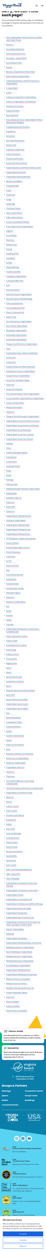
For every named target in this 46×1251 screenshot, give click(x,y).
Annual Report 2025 (14, 63)
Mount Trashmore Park (15, 312)
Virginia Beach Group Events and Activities (22, 425)
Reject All (23, 1246)
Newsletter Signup (13, 593)
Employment (11, 820)
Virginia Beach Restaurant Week (18, 908)
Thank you (10, 597)
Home (8, 448)
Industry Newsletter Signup (16, 452)
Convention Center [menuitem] (34, 1091)
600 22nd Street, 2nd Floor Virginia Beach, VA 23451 (25, 1078)
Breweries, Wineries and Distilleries (19, 754)
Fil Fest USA (11, 357)
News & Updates (12, 1001)
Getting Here (11, 579)
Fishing (9, 249)
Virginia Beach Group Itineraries (18, 430)
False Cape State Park (14, 303)
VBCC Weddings (12, 878)
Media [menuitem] (5, 1100)
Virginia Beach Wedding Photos (18, 970)
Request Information (14, 407)
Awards (9, 67)
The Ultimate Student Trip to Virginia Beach (23, 394)
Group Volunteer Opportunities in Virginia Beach (25, 398)
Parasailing (10, 258)
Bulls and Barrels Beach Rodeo (17, 76)
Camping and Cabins (14, 722)
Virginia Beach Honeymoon (16, 938)
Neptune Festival (12, 110)
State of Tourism (12, 565)
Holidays (9, 443)
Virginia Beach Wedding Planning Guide (21, 974)
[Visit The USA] (34, 1117)
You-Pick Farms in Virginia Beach (18, 321)
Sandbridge (10, 204)
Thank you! (10, 776)
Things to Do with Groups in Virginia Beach (22, 416)
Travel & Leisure (19, 1173)
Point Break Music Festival (16, 645)
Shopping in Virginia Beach (16, 330)
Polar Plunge (11, 650)
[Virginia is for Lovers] (11, 1117)
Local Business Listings (15, 588)
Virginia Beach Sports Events (17, 704)
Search (8, 668)
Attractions (10, 136)
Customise (23, 1240)
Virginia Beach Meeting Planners (18, 516)
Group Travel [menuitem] (31, 1095)
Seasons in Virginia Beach (16, 602)
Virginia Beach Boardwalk (16, 172)
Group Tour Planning (14, 389)
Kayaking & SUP (12, 253)
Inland (8, 190)
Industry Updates (13, 1006)
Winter (9, 620)
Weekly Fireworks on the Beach (18, 979)
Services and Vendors (14, 851)
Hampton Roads (12, 583)
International (11, 457)
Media (8, 470)
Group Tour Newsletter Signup (18, 380)
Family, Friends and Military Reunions (20, 366)
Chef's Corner (11, 811)
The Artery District (13, 208)
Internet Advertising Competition (27, 1148)
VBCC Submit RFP (13, 874)
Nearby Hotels (11, 847)
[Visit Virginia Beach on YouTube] (29, 1138)
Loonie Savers (11, 461)
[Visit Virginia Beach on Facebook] (23, 1138)
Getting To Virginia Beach (16, 520)
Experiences (11, 131)
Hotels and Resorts (13, 726)
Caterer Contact (12, 806)
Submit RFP (10, 507)
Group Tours (11, 362)
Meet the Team (12, 484)
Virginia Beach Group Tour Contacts (20, 434)
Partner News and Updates (16, 1010)
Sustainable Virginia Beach (16, 335)
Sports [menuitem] (5, 1095)
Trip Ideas (10, 624)
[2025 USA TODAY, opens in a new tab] (6, 1200)
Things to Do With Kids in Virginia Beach (21, 344)
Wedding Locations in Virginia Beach (20, 947)
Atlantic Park (11, 145)
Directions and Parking (15, 815)
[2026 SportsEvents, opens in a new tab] (6, 1212)
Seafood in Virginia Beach (16, 763)
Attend (9, 801)
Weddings (10, 934)
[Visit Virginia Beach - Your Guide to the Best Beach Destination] (12, 5)
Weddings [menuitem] (30, 1100)
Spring (8, 611)
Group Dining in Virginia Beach (18, 375)
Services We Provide (14, 677)
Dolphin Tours (11, 244)
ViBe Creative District (14, 217)
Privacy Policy (11, 659)
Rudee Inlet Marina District (16, 163)
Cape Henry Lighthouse (15, 149)
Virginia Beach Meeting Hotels (18, 525)
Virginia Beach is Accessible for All (19, 899)
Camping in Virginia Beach (16, 276)
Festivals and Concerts (15, 106)
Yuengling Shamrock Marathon (18, 127)
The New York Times (21, 1160)
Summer (9, 615)
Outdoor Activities (13, 271)
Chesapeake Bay (12, 186)
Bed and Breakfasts (13, 717)
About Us (10, 797)
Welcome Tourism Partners (16, 983)
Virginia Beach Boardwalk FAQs (18, 176)
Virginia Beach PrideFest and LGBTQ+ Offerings (24, 904)
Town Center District (14, 213)
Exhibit (9, 824)
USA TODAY (17, 1197)
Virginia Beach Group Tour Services (19, 439)
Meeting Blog (11, 493)
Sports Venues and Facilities (17, 699)
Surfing (9, 262)
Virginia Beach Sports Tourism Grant (20, 917)
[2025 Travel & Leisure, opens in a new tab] (6, 1174)
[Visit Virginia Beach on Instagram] (16, 1138)
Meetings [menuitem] (6, 1091)
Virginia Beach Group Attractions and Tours (23, 421)
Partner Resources (13, 552)
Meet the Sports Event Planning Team (20, 690)
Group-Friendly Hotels (15, 403)
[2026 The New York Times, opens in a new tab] (6, 1162)
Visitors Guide (11, 640)
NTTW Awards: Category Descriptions (21, 538)
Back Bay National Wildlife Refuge (19, 299)
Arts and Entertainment (15, 140)
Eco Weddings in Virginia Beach (18, 965)
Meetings (10, 479)
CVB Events (10, 556)
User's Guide (11, 865)
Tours (8, 348)
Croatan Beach (12, 88)
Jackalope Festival (13, 466)
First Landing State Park (15, 308)
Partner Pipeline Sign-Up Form (18, 547)
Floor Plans (10, 829)
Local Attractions (12, 838)
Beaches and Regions (14, 181)
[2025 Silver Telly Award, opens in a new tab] (6, 1187)
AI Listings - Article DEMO (16, 58)
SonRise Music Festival (15, 681)
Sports (8, 686)
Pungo (8, 199)
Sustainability (11, 856)
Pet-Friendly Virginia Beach (16, 326)
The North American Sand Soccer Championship (24, 788)
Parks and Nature (13, 290)
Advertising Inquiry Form (15, 53)
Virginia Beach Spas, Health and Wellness (22, 353)
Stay (8, 713)
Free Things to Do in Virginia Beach (19, 226)
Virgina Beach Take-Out (15, 767)
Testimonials (11, 860)
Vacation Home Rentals (15, 735)
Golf (8, 285)
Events (9, 92)
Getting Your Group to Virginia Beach (20, 371)
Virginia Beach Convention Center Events (22, 890)
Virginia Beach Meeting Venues (18, 534)
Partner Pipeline (12, 543)
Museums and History (14, 158)
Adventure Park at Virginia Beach (19, 294)
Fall (7, 606)
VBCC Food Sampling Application (19, 869)
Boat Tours (10, 240)
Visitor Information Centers (17, 636)
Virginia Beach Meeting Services (18, 529)
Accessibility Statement (15, 49)
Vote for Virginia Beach (15, 929)
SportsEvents (18, 1211)
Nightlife (9, 231)
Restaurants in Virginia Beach (17, 758)
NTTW (8, 561)
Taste (8, 749)
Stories (9, 740)
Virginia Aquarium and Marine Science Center (23, 167)
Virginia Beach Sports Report (17, 708)
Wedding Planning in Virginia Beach (20, 961)
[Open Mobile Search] (37, 6)
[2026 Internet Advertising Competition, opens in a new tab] (6, 1149)
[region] (23, 1233)
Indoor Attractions (13, 154)
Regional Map (11, 663)
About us (9, 44)
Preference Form (12, 654)
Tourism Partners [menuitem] (10, 1105)
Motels (9, 731)
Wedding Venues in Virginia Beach (19, 956)
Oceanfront (10, 195)
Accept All (23, 1234)
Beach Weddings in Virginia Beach (19, 952)
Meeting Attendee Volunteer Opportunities (23, 489)
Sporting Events (12, 115)
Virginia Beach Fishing (14, 895)
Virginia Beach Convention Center (19, 792)
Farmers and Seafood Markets (17, 222)
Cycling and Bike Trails (14, 280)
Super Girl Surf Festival (15, 744)
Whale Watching (12, 267)
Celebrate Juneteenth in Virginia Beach (21, 97)
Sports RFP (10, 695)
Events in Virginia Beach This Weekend (21, 101)
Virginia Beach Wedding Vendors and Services (23, 943)
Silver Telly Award (20, 1184)
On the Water (11, 235)
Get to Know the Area (14, 574)
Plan (8, 570)
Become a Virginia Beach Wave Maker (20, 72)
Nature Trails (11, 317)
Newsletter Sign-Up (13, 498)
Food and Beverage (13, 833)
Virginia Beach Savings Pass (16, 913)
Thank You (10, 384)
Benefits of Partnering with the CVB (20, 988)
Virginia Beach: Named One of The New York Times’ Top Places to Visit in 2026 (23, 923)
